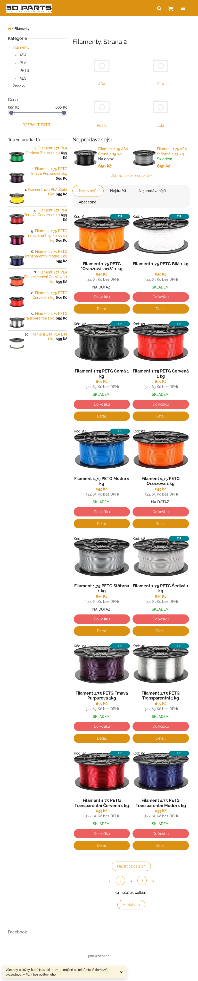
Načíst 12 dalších (131, 866)
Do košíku (102, 297)
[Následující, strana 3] (142, 880)
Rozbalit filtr (36, 125)
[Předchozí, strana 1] (120, 880)
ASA (23, 55)
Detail (102, 309)
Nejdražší (118, 191)
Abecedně (87, 202)
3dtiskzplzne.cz (98, 956)
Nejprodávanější (152, 191)
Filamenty (21, 47)
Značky (19, 86)
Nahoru (133, 905)
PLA (22, 63)
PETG (24, 71)
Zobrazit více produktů (130, 175)
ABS (23, 78)
